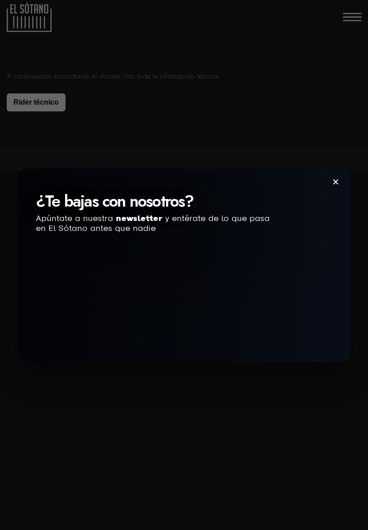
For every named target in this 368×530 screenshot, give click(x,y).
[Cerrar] (335, 182)
